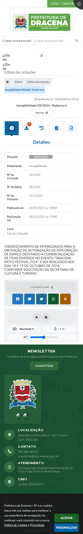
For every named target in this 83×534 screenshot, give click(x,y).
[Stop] (46, 317)
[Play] (37, 317)
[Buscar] (76, 40)
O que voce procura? (16, 40)
